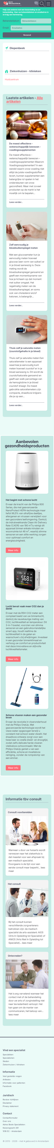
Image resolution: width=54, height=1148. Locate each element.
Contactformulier (10, 1118)
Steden (6, 1061)
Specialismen (8, 1058)
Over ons (7, 1121)
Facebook (7, 1086)
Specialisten (8, 1054)
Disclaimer (7, 1103)
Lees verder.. (16, 202)
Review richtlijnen (10, 1099)
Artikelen (7, 1079)
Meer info (13, 550)
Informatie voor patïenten (14, 1083)
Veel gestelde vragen (12, 1076)
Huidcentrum (12, 79)
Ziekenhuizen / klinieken (14, 1064)
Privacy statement (10, 1106)
